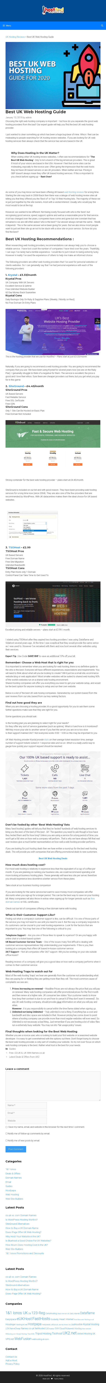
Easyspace (11, 1319)
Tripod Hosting (43, 1333)
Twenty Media (58, 1379)
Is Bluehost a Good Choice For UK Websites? (28, 1240)
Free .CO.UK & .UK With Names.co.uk (27, 1053)
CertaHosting (51, 1313)
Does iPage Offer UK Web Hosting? (23, 1232)
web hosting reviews (74, 192)
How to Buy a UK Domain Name (22, 1228)
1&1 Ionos (11, 1169)
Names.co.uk (27, 1328)
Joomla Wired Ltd (64, 1325)
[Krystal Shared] (53, 332)
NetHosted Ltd (42, 1328)
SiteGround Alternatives (17, 1223)
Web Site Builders (14, 1198)
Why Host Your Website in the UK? (23, 1236)
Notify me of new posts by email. (24, 1140)
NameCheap (15, 1328)
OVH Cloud (60, 1328)
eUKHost (24, 1318)
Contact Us (11, 1356)
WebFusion (22, 1339)
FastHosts (41, 1318)
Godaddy (55, 1319)
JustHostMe (77, 1324)
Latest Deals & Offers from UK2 (24, 1057)
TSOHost (14, 547)
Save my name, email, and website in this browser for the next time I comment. (46, 1127)
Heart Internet (66, 1319)
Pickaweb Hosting (73, 1328)
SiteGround (16, 386)
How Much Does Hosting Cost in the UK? (27, 1244)
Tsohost (57, 1333)
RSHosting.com (11, 1334)
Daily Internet (75, 1313)
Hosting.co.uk (89, 1319)
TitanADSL (31, 1334)
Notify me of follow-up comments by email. (29, 1133)
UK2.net (70, 1333)
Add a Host (11, 1360)
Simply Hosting (21, 1334)
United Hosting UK (86, 1333)
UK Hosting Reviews (15, 37)
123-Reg (38, 1313)
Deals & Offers (13, 1173)
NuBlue (51, 1329)
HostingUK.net (21, 1325)
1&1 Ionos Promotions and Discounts (25, 1253)
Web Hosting (12, 1194)
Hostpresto (46, 1325)
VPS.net (10, 1339)
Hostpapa (11, 1190)
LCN (7, 1328)
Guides (12, 1049)
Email (8, 1182)
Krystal (13, 275)
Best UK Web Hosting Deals (53, 858)
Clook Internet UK (63, 1314)
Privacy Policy (12, 1363)
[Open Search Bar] (102, 26)
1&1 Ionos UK (17, 1313)
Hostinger (11, 1324)
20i (29, 1313)
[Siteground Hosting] (53, 449)
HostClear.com (79, 1319)
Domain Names (14, 1177)
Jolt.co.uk (54, 1325)
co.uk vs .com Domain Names (21, 1215)
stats (46, 739)
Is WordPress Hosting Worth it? (22, 1219)
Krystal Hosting (91, 1324)
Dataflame (87, 1313)
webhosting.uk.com (40, 1339)
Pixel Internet (86, 1329)
